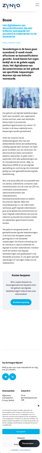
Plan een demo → (29, 443)
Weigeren (21, 438)
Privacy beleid (8, 400)
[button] (38, 406)
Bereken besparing (21, 302)
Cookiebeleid (14, 450)
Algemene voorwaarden (7, 396)
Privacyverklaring (25, 450)
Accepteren (21, 432)
